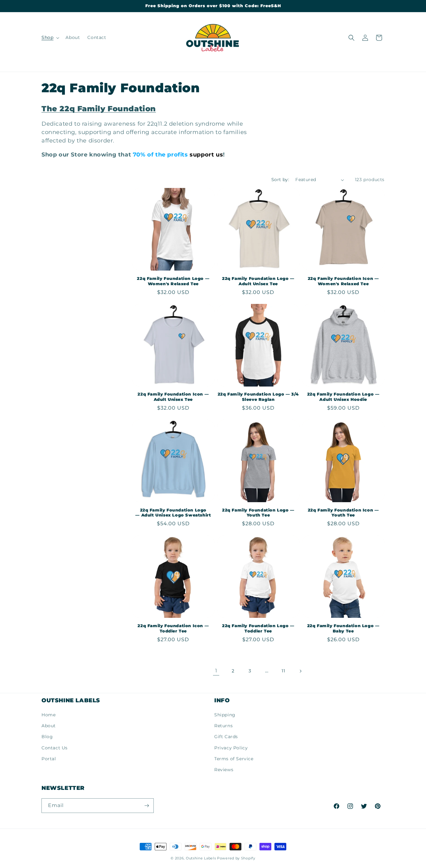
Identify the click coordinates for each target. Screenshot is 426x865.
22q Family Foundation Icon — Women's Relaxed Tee (343, 281)
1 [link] (216, 671)
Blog (47, 736)
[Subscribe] (146, 805)
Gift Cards (226, 736)
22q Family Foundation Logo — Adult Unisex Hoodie (343, 397)
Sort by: (280, 179)
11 (283, 671)
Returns (223, 725)
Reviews (223, 769)
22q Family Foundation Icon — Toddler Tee (173, 628)
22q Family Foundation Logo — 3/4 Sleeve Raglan (258, 397)
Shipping (224, 715)
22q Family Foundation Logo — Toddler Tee (258, 628)
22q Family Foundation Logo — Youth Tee (258, 512)
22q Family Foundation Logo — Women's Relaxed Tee (173, 281)
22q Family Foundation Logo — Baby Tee (343, 628)
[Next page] (300, 671)
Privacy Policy (231, 748)
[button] (50, 37)
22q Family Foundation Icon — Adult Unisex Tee (173, 397)
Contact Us (54, 748)
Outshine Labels (201, 858)
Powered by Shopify (236, 858)
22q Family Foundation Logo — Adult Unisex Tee (258, 281)
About (48, 725)
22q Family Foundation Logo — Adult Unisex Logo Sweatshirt (173, 512)
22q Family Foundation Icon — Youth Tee (343, 512)
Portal (48, 759)
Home (48, 715)
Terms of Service (234, 759)
